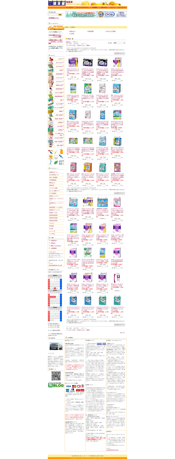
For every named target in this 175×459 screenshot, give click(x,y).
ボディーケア (59, 62)
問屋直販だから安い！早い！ (73, 4)
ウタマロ (51, 223)
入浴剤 (60, 70)
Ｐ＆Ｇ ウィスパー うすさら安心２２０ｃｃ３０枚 (73, 70)
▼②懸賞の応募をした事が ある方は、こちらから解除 (56, 41)
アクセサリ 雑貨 (58, 137)
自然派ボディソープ (54, 210)
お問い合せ (104, 7)
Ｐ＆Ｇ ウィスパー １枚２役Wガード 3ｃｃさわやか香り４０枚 (73, 261)
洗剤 (61, 100)
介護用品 (60, 130)
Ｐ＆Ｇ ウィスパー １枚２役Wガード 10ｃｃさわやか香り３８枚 (117, 236)
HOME (66, 27)
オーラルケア (59, 66)
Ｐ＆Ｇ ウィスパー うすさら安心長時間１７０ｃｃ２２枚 (88, 236)
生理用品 (60, 122)
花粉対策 (51, 185)
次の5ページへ (81, 45)
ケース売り (52, 234)
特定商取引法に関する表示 (96, 456)
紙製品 (60, 111)
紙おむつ (72, 31)
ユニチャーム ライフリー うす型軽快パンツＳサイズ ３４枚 (103, 308)
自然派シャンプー (54, 196)
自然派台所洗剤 (53, 218)
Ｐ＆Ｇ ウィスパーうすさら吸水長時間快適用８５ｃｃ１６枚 (117, 261)
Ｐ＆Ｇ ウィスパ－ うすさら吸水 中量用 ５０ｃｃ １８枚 (88, 285)
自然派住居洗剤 (53, 220)
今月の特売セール (54, 174)
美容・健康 (59, 145)
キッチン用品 (59, 103)
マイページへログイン (82, 7)
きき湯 (51, 228)
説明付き (68, 42)
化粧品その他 (59, 85)
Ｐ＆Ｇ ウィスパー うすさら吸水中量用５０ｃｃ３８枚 (102, 236)
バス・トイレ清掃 (58, 107)
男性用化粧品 (59, 88)
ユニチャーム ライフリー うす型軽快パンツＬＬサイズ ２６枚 (118, 308)
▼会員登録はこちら (54, 18)
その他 (72, 33)
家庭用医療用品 (58, 96)
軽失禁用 (91, 31)
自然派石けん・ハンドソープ (56, 203)
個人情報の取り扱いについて (79, 456)
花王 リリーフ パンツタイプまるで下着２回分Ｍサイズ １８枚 (73, 123)
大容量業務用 (52, 180)
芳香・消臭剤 (59, 115)
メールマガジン (54, 23)
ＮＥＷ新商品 (52, 193)
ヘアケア (60, 58)
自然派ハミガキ (53, 212)
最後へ (88, 45)
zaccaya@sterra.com (55, 265)
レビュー (112, 7)
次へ (74, 45)
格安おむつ (52, 182)
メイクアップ (59, 81)
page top (122, 332)
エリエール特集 (53, 188)
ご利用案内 (94, 7)
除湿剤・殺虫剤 (58, 118)
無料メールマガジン (56, 245)
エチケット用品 (58, 92)
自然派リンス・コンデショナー (56, 199)
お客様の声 (54, 240)
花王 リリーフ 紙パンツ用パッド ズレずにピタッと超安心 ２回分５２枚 (117, 149)
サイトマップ (121, 7)
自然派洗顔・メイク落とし (56, 207)
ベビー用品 (59, 126)
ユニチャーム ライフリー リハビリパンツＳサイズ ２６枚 (74, 308)
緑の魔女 (51, 226)
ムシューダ (52, 231)
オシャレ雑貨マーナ (54, 190)
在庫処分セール (53, 172)
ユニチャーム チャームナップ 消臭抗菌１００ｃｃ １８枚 (73, 96)
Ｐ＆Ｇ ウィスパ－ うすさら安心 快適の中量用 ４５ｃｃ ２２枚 (73, 285)
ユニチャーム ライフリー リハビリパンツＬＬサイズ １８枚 (88, 308)
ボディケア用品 (111, 31)
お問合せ (53, 243)
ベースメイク (59, 77)
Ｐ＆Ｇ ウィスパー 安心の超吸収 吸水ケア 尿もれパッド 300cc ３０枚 (88, 210)
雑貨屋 (69, 2)
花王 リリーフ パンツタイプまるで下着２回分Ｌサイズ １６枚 (117, 96)
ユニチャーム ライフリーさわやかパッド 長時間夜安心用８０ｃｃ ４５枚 (73, 149)
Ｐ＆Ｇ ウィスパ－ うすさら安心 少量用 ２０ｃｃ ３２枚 (102, 285)
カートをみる (69, 7)
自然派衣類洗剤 (53, 215)
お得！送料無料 (53, 177)
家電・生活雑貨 (58, 141)
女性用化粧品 (59, 73)
